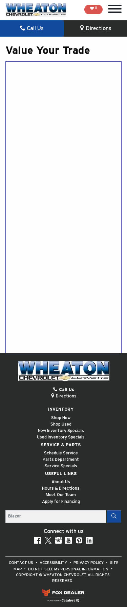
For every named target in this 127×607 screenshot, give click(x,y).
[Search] (114, 516)
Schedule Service (61, 453)
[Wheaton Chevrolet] (35, 10)
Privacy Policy (89, 563)
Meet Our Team (61, 495)
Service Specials (61, 466)
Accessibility (54, 563)
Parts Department (61, 459)
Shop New (60, 418)
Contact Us (21, 563)
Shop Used (60, 424)
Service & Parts (61, 445)
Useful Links (61, 474)
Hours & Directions (61, 488)
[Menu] (115, 10)
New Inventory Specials (61, 431)
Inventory (60, 409)
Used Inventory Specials (61, 437)
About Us (60, 482)
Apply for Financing (61, 502)
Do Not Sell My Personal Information (68, 569)
